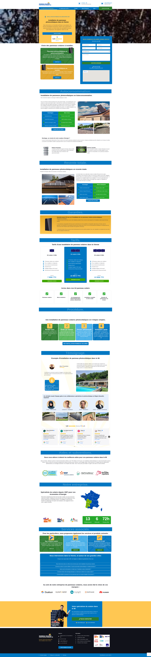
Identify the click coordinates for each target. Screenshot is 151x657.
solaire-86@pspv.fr (108, 2)
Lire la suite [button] (45, 439)
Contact (75, 8)
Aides (94, 8)
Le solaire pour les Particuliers (47, 8)
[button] (42, 437)
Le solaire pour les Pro (64, 8)
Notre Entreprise (85, 8)
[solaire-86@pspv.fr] (102, 3)
